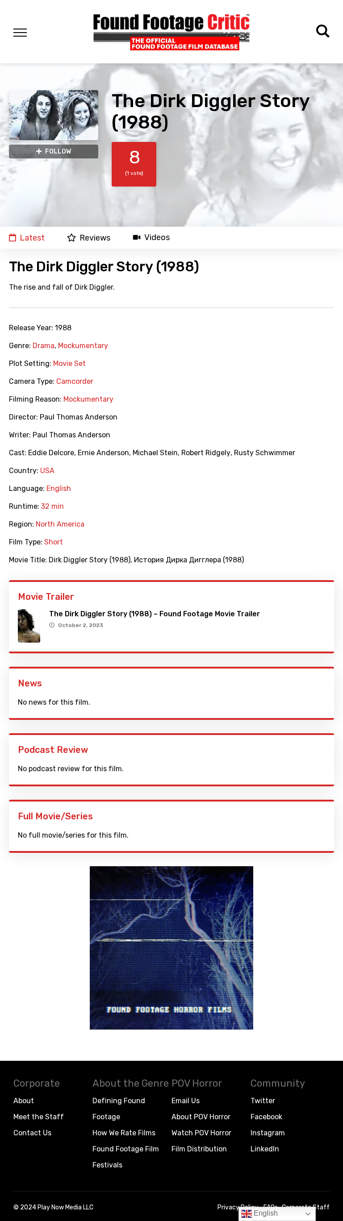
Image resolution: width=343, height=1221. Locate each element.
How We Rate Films (123, 1133)
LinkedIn (265, 1149)
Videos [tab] (157, 237)
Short (53, 542)
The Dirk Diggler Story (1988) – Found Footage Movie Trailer (154, 614)
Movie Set (69, 363)
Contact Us (32, 1133)
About (23, 1100)
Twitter (263, 1100)
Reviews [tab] (94, 237)
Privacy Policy (238, 1207)
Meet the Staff (38, 1117)
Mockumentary (83, 345)
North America (60, 524)
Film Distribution (199, 1149)
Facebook (266, 1117)
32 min (52, 506)
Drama (43, 345)
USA (47, 470)
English (58, 488)
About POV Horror (201, 1117)
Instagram (268, 1133)
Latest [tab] (32, 237)
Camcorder (74, 381)
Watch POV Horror (201, 1133)
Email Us (186, 1100)
